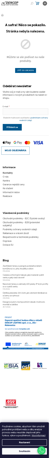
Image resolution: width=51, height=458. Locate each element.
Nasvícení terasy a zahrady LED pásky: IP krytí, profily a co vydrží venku (25, 285)
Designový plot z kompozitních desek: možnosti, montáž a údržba (24, 303)
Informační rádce (11, 192)
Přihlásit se (12, 127)
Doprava (7, 241)
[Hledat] (32, 3)
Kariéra (6, 180)
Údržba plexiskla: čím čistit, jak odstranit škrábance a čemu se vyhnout (25, 294)
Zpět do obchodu (25, 70)
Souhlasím (24, 451)
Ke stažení (8, 188)
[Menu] (45, 3)
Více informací (38, 435)
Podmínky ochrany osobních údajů (20, 229)
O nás (6, 176)
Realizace (7, 196)
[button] (41, 450)
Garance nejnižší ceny (13, 184)
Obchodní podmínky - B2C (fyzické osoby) (24, 218)
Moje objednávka (15, 150)
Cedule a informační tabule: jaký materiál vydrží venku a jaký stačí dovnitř (23, 276)
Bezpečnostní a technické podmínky (20, 237)
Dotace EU (8, 245)
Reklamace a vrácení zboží (16, 233)
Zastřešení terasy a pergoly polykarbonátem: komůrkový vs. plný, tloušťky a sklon (22, 267)
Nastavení (24, 442)
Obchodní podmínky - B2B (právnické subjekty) (21, 224)
